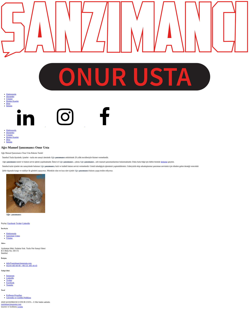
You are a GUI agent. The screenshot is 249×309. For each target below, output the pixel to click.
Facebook (11, 223)
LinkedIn (26, 223)
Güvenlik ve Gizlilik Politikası (18, 298)
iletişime (164, 162)
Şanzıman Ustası (13, 236)
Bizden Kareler (12, 137)
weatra (20, 307)
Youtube (9, 285)
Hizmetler (10, 133)
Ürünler (9, 135)
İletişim (9, 142)
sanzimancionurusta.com (11, 304)
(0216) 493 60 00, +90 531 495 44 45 (21, 265)
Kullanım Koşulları (14, 295)
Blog (8, 140)
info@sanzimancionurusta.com (19, 263)
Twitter (19, 223)
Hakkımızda (11, 130)
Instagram (10, 276)
